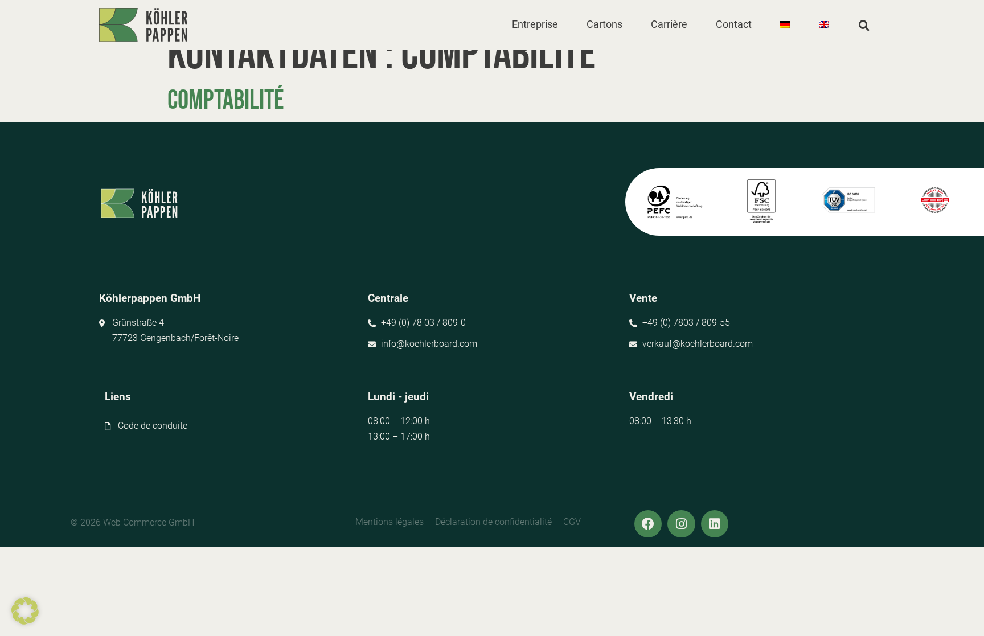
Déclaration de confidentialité (493, 521)
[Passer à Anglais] (824, 24)
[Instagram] (681, 523)
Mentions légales (389, 521)
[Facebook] (648, 523)
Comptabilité (225, 100)
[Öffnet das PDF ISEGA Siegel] (934, 200)
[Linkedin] (714, 523)
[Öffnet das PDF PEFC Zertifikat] (674, 201)
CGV (572, 521)
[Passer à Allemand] (785, 24)
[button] (535, 25)
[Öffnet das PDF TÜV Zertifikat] (847, 200)
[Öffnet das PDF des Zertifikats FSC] (761, 201)
